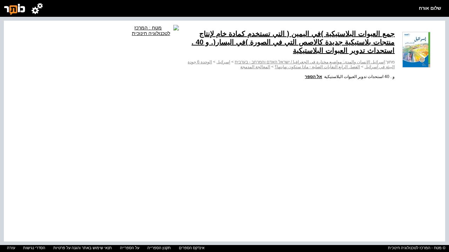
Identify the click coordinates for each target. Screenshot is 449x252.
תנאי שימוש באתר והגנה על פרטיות (82, 248)
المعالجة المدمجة (255, 66)
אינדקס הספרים (192, 248)
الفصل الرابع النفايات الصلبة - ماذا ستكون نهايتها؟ (317, 66)
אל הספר (313, 76)
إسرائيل (223, 61)
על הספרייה (129, 248)
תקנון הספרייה (159, 248)
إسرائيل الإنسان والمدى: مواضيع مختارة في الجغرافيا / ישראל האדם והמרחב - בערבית (310, 61)
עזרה (11, 248)
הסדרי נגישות (34, 248)
